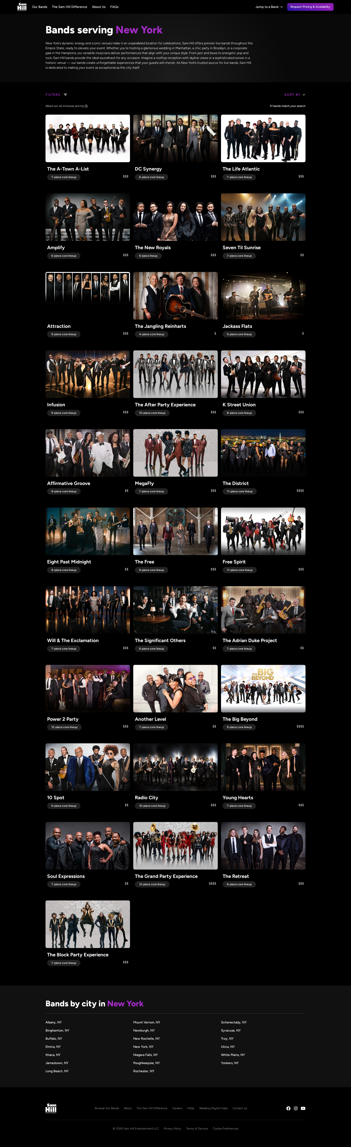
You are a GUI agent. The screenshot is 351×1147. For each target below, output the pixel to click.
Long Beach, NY (57, 1071)
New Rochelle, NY (146, 1038)
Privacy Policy (172, 1128)
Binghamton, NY (57, 1030)
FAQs (114, 7)
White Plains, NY (233, 1055)
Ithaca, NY (53, 1055)
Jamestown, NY (57, 1063)
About (128, 1108)
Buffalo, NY (54, 1038)
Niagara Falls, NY (145, 1055)
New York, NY (143, 1047)
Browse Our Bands (107, 1108)
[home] (21, 7)
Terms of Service (197, 1128)
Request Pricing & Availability (310, 7)
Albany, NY (54, 1022)
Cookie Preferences (225, 1128)
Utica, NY (228, 1047)
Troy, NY (227, 1038)
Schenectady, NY (234, 1022)
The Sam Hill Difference (69, 7)
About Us (98, 7)
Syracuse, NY (231, 1030)
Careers (177, 1108)
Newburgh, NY (144, 1030)
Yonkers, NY (230, 1063)
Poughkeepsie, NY (146, 1063)
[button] (269, 6)
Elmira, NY (53, 1047)
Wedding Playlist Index (213, 1108)
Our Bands (39, 7)
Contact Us (240, 1108)
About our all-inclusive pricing (65, 106)
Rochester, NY (143, 1071)
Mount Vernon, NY (146, 1022)
